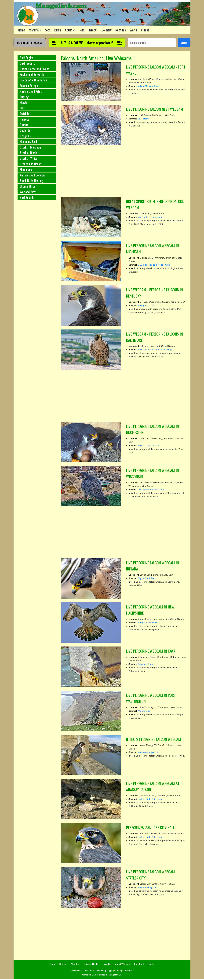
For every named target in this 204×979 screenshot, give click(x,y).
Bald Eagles (26, 57)
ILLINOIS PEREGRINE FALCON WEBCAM (153, 739)
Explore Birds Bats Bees (150, 799)
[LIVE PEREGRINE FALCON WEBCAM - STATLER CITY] (91, 887)
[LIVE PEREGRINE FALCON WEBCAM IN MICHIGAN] (91, 261)
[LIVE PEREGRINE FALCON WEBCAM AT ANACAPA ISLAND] (91, 799)
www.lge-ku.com (146, 305)
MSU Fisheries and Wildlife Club (154, 265)
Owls (23, 108)
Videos (145, 29)
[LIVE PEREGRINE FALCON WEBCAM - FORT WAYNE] (91, 81)
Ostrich (24, 113)
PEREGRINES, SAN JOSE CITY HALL (150, 827)
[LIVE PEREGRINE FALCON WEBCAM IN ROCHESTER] (91, 441)
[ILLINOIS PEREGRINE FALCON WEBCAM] (91, 754)
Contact (63, 964)
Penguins (25, 136)
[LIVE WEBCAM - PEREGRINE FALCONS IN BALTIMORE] (91, 349)
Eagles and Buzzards (32, 74)
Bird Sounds (27, 197)
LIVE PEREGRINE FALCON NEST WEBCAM (154, 109)
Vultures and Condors (32, 175)
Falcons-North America (33, 80)
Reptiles (120, 29)
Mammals (35, 29)
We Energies (144, 711)
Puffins (24, 124)
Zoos (48, 29)
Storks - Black (28, 152)
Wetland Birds (28, 191)
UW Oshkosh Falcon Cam (151, 489)
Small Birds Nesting (31, 180)
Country (107, 29)
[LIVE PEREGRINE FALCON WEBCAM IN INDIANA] (91, 578)
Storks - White (28, 158)
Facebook (139, 964)
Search (184, 42)
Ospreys (24, 96)
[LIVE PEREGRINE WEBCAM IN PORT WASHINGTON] (91, 710)
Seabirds (25, 130)
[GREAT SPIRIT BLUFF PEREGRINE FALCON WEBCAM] (91, 217)
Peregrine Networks (147, 622)
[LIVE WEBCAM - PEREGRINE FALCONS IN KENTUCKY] (91, 305)
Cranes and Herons (31, 163)
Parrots (24, 119)
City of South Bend (147, 578)
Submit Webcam (122, 964)
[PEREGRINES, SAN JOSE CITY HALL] (91, 843)
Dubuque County (146, 664)
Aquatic (70, 29)
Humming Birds (29, 141)
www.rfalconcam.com (148, 445)
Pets (81, 29)
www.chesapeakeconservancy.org (155, 349)
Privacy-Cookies (92, 964)
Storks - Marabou (30, 147)
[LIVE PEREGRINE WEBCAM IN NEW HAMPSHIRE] (91, 622)
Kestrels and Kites (31, 91)
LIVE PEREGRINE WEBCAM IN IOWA (150, 651)
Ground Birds (27, 186)
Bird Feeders (27, 63)
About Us (75, 964)
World (133, 29)
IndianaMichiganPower (149, 86)
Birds (57, 29)
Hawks (24, 102)
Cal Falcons (143, 118)
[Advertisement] (37, 255)
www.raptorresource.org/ (150, 217)
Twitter (151, 964)
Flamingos (26, 169)
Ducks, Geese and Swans (34, 68)
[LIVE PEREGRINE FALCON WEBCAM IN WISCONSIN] (91, 486)
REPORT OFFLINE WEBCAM (29, 42)
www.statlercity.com (147, 887)
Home (21, 29)
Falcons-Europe (29, 85)
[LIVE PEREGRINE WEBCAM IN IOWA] (91, 666)
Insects (93, 29)
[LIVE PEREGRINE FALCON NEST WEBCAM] (91, 124)
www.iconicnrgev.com (148, 752)
